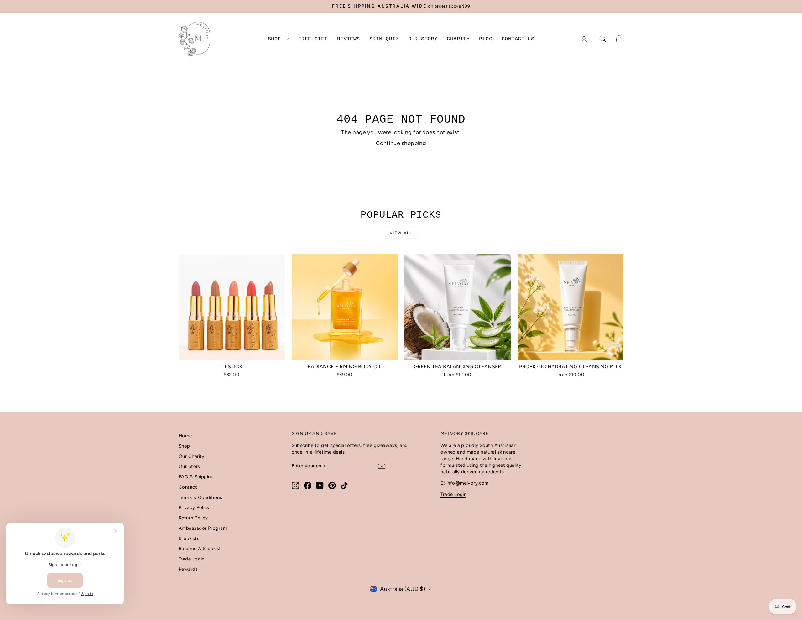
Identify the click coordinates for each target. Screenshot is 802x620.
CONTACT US (518, 39)
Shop (184, 446)
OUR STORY (423, 39)
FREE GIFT (313, 39)
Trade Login (192, 559)
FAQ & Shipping (196, 477)
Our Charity (192, 456)
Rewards (188, 569)
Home (185, 436)
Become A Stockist (200, 548)
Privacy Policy (194, 507)
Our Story (189, 466)
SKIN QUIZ (384, 39)
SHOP (276, 39)
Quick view (232, 353)
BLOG (485, 39)
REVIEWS (348, 39)
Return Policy (193, 518)
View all (401, 233)
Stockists (189, 538)
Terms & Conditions (200, 497)
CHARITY (458, 39)
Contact (188, 487)
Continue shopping (401, 143)
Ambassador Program (203, 528)
